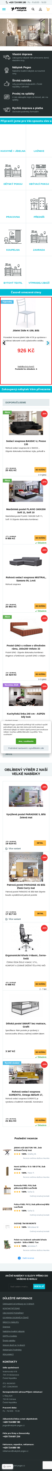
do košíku (40, 470)
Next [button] (49, 32)
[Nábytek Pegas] (18, 9)
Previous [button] (3, 32)
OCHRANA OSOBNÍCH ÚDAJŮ (16, 1317)
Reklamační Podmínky (12, 1349)
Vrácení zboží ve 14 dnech (14, 1345)
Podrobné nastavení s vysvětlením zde (26, 748)
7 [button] (27, 47)
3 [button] (18, 47)
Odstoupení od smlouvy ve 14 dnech (18, 1304)
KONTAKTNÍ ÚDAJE (11, 1308)
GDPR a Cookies (10, 1336)
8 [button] (29, 47)
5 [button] (22, 47)
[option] (26, 32)
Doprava (6, 1326)
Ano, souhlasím (26, 741)
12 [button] (37, 47)
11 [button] (35, 47)
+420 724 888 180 (17, 2)
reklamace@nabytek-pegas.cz (15, 1451)
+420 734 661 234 (11, 1436)
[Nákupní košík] (48, 9)
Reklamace (8, 1354)
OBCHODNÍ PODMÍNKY (13, 1313)
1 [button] (14, 47)
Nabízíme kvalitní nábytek (14, 1331)
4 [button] (20, 47)
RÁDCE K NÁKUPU (11, 1322)
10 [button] (33, 47)
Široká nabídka (9, 1340)
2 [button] (16, 47)
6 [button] (24, 47)
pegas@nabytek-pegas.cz (14, 1425)
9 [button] (31, 47)
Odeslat (39, 1286)
